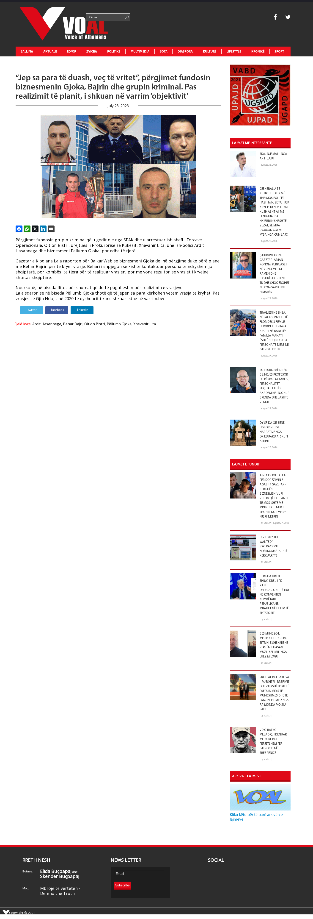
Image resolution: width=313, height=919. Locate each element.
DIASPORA (185, 51)
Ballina (27, 51)
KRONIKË (257, 51)
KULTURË (209, 51)
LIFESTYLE (234, 51)
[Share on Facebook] (19, 229)
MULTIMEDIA (140, 51)
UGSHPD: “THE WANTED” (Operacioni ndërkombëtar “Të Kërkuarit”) (274, 546)
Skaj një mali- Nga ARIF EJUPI (273, 156)
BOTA (163, 51)
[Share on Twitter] (35, 229)
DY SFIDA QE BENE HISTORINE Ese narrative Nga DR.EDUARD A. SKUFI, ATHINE (274, 432)
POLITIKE (113, 51)
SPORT (279, 51)
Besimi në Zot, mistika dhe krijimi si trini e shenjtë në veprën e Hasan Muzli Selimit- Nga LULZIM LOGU (274, 645)
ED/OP (71, 51)
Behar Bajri (72, 324)
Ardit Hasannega (46, 324)
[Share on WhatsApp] (27, 229)
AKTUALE (50, 51)
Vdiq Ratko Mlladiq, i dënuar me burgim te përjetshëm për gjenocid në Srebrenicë (273, 741)
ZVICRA (91, 51)
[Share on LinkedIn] (43, 229)
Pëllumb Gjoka (119, 324)
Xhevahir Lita (144, 324)
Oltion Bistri (94, 324)
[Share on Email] (51, 229)
